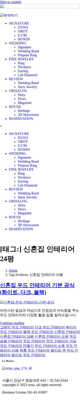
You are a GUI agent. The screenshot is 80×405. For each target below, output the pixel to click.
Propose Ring (27, 55)
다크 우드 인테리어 (50, 327)
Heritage (24, 111)
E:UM (22, 35)
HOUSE (15, 107)
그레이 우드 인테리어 (17, 327)
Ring (21, 63)
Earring (23, 71)
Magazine (25, 103)
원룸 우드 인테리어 (35, 350)
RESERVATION (21, 119)
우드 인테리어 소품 (50, 346)
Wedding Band (28, 51)
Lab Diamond (27, 75)
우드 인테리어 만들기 (17, 346)
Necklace (24, 67)
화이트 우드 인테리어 (28, 355)
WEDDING (17, 43)
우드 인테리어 (34, 341)
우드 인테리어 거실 (61, 341)
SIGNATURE (19, 23)
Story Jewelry (27, 87)
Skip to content (10, 2)
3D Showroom (28, 115)
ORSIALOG (18, 91)
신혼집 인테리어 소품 (51, 336)
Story (21, 95)
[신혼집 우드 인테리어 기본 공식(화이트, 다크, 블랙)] (27, 302)
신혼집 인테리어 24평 (17, 336)
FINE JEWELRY (21, 59)
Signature (24, 47)
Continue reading (12, 323)
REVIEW (16, 79)
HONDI (24, 39)
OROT (23, 31)
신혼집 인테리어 (67, 332)
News (22, 99)
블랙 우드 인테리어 (38, 332)
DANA (23, 27)
